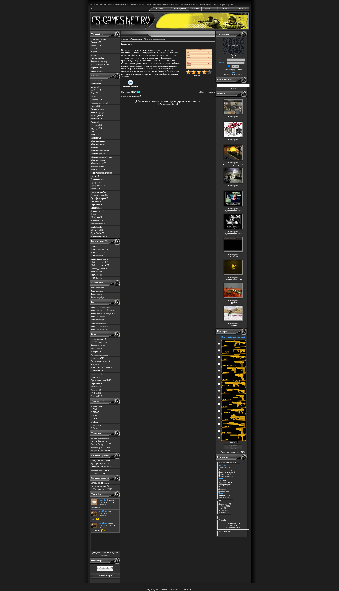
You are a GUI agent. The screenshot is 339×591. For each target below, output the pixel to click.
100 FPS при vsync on (100, 342)
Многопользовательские (154, 39)
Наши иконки (97, 255)
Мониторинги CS (98, 163)
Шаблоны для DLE (99, 262)
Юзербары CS (97, 220)
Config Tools (96, 227)
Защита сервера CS (99, 112)
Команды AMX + (98, 358)
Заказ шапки (96, 294)
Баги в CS (95, 87)
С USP (94, 418)
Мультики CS (97, 230)
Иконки (94, 246)
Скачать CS (96, 42)
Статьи (94, 48)
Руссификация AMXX (101, 463)
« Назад (202, 92)
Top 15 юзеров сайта (100, 64)
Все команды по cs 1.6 (100, 361)
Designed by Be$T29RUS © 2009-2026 (162, 589)
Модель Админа (98, 141)
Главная (160, 8)
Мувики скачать (98, 169)
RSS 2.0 (242, 8)
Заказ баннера (97, 291)
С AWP (94, 409)
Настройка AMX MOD (101, 460)
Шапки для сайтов (99, 268)
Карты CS (95, 122)
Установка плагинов (100, 323)
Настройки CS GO (99, 371)
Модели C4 (96, 138)
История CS (96, 351)
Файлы (226, 8)
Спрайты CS (96, 208)
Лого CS (94, 131)
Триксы (94, 214)
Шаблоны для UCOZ (100, 265)
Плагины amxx (97, 179)
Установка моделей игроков (103, 310)
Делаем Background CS (101, 444)
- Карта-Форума (225, 5)
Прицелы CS (96, 182)
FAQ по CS (96, 393)
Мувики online (97, 166)
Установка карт (97, 319)
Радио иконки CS (98, 192)
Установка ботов (98, 316)
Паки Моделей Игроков (101, 173)
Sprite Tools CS (97, 233)
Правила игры (97, 377)
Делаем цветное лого (100, 438)
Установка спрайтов (99, 329)
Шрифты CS (96, 217)
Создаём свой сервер (100, 470)
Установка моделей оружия (103, 313)
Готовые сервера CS (100, 103)
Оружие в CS (97, 374)
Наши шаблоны (98, 252)
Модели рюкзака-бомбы (101, 157)
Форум (195, 8)
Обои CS (209, 8)
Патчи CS (95, 176)
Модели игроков (98, 144)
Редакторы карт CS (99, 195)
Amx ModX (96, 390)
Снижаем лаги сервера (101, 467)
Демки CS (95, 106)
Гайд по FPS (96, 396)
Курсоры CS (96, 128)
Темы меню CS (97, 211)
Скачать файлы (97, 58)
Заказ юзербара (97, 297)
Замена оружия (97, 348)
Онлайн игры (136, 39)
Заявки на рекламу (99, 61)
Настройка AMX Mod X (101, 367)
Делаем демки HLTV (100, 483)
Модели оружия (98, 154)
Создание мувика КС (100, 486)
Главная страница (98, 39)
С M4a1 (94, 415)
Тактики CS (96, 386)
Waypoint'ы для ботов (100, 450)
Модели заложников (100, 150)
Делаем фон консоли (100, 441)
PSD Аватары (97, 271)
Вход (174, 104)
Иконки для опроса (99, 249)
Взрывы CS (96, 96)
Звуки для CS (97, 115)
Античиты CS (97, 84)
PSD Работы (96, 275)
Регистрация (180, 8)
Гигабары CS (96, 99)
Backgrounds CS (98, 224)
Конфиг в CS (96, 364)
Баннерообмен (97, 45)
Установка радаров (99, 326)
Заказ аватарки (97, 287)
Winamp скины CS (99, 236)
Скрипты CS (96, 204)
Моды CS (95, 134)
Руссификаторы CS (99, 198)
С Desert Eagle (97, 406)
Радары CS (95, 189)
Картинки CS (96, 119)
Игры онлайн (96, 67)
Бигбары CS (96, 90)
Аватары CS (96, 80)
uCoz (192, 589)
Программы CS (98, 185)
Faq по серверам (98, 473)
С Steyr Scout (96, 425)
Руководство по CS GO (101, 380)
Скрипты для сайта (99, 259)
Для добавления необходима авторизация (105, 553)
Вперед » (211, 92)
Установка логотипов (100, 307)
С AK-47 (95, 412)
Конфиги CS (96, 125)
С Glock (94, 422)
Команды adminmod (99, 355)
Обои (93, 55)
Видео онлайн (97, 71)
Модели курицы (98, 160)
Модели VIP (96, 147)
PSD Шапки (96, 278)
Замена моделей (98, 345)
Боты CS (95, 93)
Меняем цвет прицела (100, 447)
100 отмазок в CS (98, 339)
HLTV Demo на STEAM (101, 489)
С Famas (94, 428)
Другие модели (97, 109)
